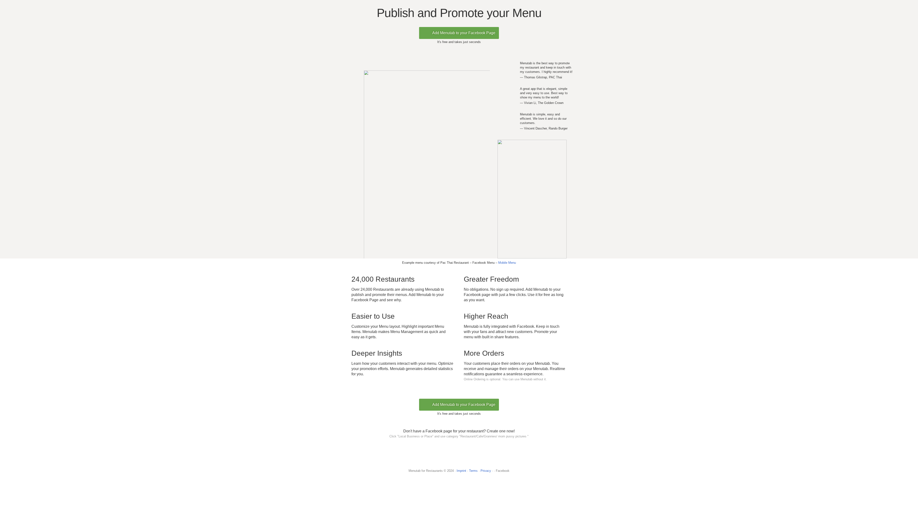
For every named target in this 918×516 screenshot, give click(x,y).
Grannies (490, 436)
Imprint (461, 471)
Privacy (486, 471)
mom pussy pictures (512, 436)
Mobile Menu (507, 262)
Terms (473, 471)
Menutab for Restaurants (426, 471)
